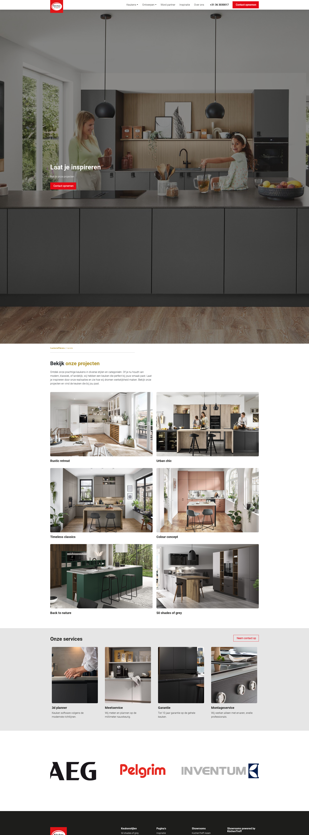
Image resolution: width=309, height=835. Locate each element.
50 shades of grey (130, 833)
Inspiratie (184, 4)
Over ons (199, 4)
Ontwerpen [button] (148, 4)
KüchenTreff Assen (201, 833)
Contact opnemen (246, 4)
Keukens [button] (131, 4)
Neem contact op (246, 638)
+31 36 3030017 (219, 4)
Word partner (168, 4)
